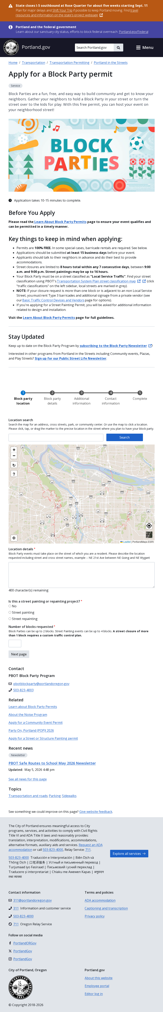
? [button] (14, 474)
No (14, 606)
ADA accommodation (100, 900)
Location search (21, 420)
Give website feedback (95, 811)
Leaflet (127, 541)
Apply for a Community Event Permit (36, 722)
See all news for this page (28, 779)
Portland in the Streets (111, 62)
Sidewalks (69, 796)
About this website (99, 978)
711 (88, 849)
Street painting (23, 612)
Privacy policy (95, 916)
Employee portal (97, 986)
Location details (21, 549)
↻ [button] (14, 465)
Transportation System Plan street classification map (96, 281)
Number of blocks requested (31, 627)
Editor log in (94, 994)
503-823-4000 (53, 849)
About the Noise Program (28, 714)
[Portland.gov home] (26, 47)
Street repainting (25, 619)
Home (13, 62)
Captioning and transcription (106, 908)
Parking (55, 796)
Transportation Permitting (69, 62)
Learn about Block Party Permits (33, 706)
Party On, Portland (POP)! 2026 (31, 730)
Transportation (33, 62)
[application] (82, 494)
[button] (145, 47)
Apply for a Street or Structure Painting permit (43, 738)
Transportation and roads (28, 796)
